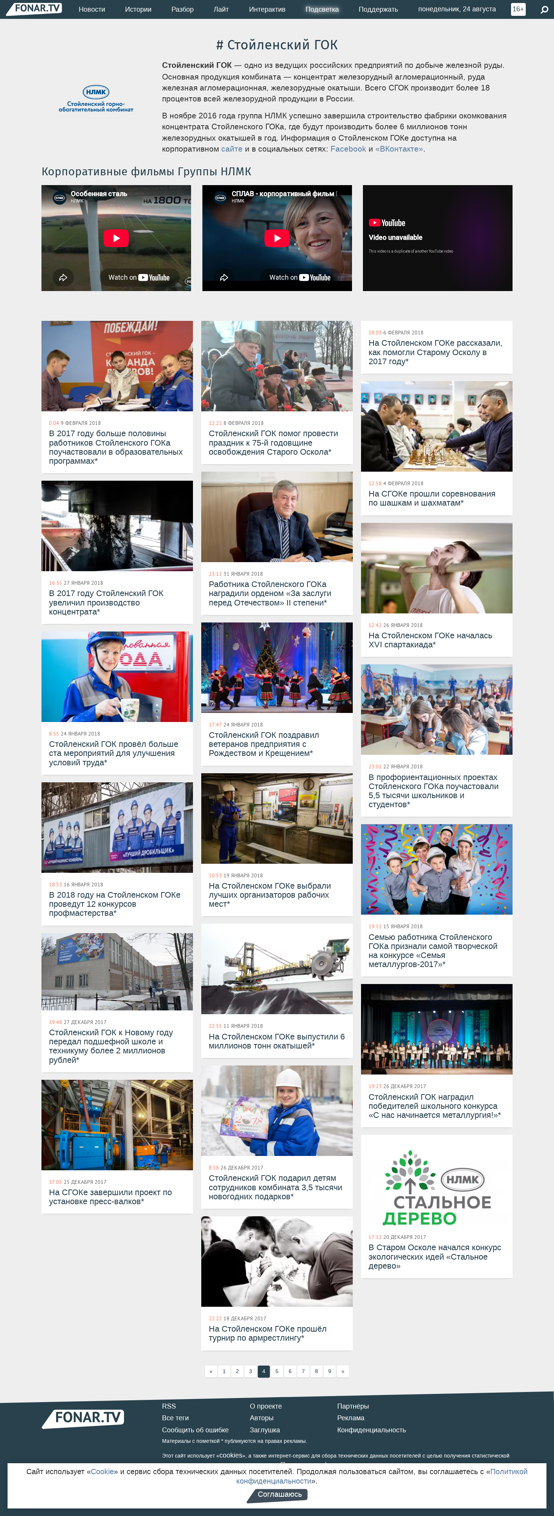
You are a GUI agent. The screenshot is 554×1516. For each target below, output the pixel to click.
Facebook (348, 149)
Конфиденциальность (371, 1430)
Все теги (175, 1417)
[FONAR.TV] (34, 9)
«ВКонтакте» (399, 149)
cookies (230, 1455)
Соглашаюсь (280, 1494)
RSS (169, 1406)
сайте (232, 149)
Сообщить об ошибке (195, 1430)
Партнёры (353, 1406)
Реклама (350, 1417)
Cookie (102, 1471)
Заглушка (265, 1430)
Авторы (262, 1417)
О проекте (266, 1406)
